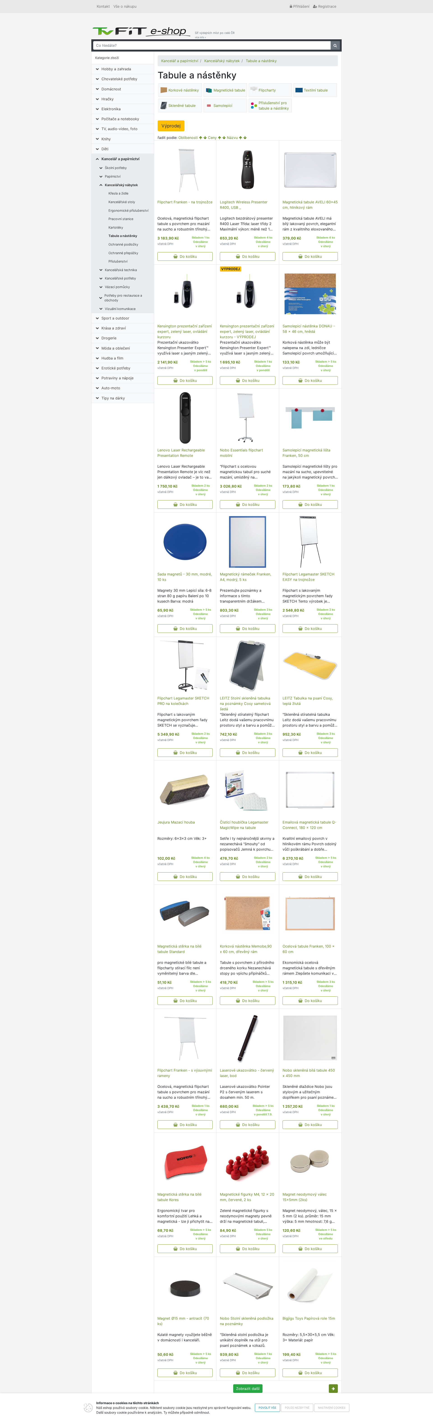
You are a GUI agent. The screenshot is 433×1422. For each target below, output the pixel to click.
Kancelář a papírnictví (120, 159)
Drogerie (108, 338)
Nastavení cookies (331, 1407)
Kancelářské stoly (121, 202)
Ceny (212, 137)
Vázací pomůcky (117, 287)
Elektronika (111, 109)
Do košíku (187, 256)
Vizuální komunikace (120, 309)
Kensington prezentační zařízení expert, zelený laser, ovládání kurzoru (184, 331)
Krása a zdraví (113, 328)
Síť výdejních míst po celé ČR (215, 35)
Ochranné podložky (123, 244)
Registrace (326, 6)
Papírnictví (112, 176)
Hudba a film (112, 358)
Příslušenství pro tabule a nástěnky (274, 105)
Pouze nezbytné (297, 1407)
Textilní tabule (316, 90)
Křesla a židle (118, 193)
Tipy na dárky (113, 398)
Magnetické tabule (229, 90)
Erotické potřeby (115, 368)
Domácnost (111, 89)
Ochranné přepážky (123, 253)
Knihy (106, 139)
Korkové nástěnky (183, 90)
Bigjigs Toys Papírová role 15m (309, 1318)
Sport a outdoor (115, 318)
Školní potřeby (116, 168)
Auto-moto (110, 388)
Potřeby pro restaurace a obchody (123, 297)
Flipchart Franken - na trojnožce (184, 202)
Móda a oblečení (115, 348)
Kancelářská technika (121, 270)
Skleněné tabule (182, 105)
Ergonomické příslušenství (128, 210)
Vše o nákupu (124, 6)
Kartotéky (115, 227)
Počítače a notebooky (120, 119)
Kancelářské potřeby (120, 278)
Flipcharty (267, 90)
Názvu (232, 137)
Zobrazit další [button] (248, 1388)
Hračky (107, 99)
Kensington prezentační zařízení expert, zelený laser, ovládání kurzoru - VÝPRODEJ (247, 331)
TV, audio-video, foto (119, 129)
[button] (333, 1388)
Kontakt (103, 6)
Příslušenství (117, 261)
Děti (104, 149)
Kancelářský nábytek (121, 185)
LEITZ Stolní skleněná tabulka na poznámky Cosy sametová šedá (245, 703)
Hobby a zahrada (116, 69)
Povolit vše (267, 1407)
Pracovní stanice (120, 219)
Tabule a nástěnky (122, 236)
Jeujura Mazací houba (176, 822)
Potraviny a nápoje (117, 378)
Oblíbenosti (188, 137)
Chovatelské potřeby (119, 79)
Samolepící (223, 105)
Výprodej (171, 126)
